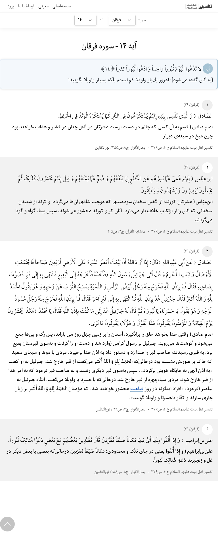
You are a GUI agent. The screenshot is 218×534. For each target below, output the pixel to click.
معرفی (43, 6)
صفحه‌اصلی (62, 6)
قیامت (136, 388)
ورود (10, 6)
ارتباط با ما (26, 6)
